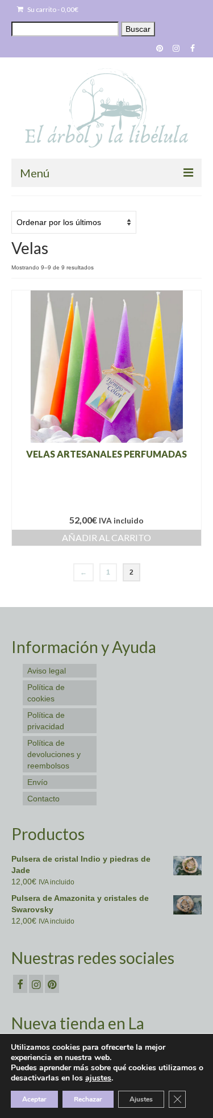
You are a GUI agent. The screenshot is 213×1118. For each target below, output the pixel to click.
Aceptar (34, 1099)
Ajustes (141, 1099)
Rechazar (88, 1099)
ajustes (98, 1078)
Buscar (138, 29)
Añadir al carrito (106, 537)
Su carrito (52, 9)
